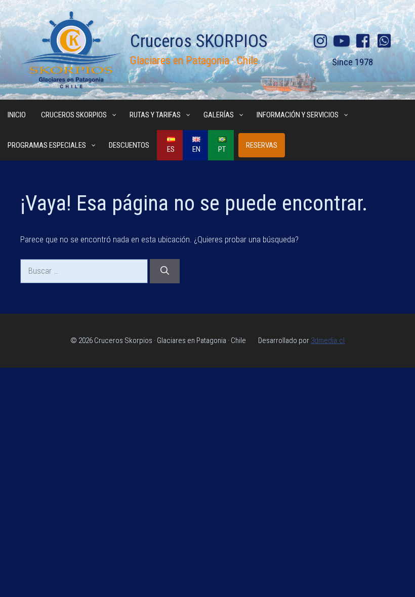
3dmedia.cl (328, 340)
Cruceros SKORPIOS (198, 41)
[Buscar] (165, 271)
